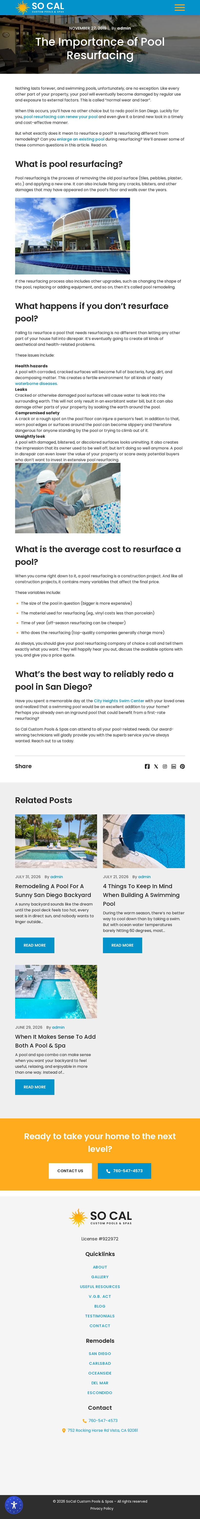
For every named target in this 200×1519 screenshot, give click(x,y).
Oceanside (100, 1373)
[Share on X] (156, 766)
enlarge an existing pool (80, 139)
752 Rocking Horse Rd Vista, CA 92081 (103, 1430)
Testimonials (100, 1316)
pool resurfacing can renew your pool (61, 117)
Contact (100, 1326)
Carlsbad (100, 1363)
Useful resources (100, 1287)
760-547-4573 (127, 1171)
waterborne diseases (36, 383)
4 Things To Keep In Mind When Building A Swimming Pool (141, 895)
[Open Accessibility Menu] (14, 1505)
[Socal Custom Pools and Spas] (39, 7)
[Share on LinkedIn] (173, 766)
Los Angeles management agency (166, 1193)
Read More (35, 945)
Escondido (100, 1393)
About (100, 1267)
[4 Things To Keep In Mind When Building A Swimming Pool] (144, 841)
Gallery (100, 1277)
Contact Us (70, 1171)
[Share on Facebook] (147, 766)
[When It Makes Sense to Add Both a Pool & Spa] (56, 992)
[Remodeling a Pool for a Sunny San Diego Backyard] (56, 841)
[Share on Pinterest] (182, 766)
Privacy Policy (101, 1508)
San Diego (100, 1353)
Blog (100, 1306)
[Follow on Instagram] (164, 766)
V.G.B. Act (100, 1296)
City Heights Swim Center (119, 701)
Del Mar (100, 1383)
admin (56, 877)
